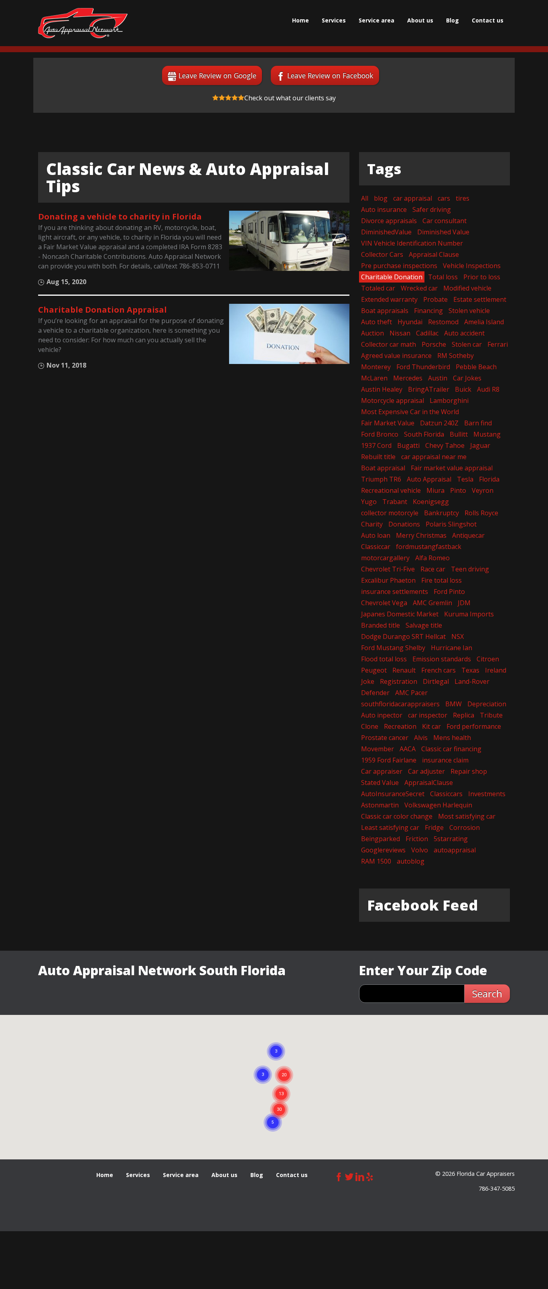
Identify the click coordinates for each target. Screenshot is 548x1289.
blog (381, 198)
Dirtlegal (436, 681)
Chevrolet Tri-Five (388, 569)
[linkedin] (359, 1175)
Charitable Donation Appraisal (102, 309)
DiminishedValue (386, 232)
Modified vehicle (467, 288)
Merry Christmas (421, 535)
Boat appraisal (383, 468)
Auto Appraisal (429, 479)
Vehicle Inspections (472, 265)
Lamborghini (449, 400)
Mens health (452, 737)
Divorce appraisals (389, 220)
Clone (369, 726)
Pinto (458, 490)
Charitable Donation (391, 276)
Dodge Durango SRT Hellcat (403, 636)
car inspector (427, 715)
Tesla (465, 479)
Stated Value (380, 782)
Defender (375, 692)
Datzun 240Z (439, 423)
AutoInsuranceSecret (392, 793)
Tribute (491, 715)
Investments (486, 793)
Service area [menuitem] (376, 20)
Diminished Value (443, 232)
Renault (404, 670)
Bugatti (408, 445)
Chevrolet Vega (384, 602)
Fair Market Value (387, 423)
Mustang (487, 434)
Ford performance (474, 726)
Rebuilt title (378, 456)
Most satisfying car (466, 816)
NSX (457, 636)
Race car (432, 569)
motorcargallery (385, 557)
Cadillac (427, 333)
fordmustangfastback (428, 546)
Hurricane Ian (451, 647)
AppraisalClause (428, 782)
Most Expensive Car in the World (410, 411)
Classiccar (375, 546)
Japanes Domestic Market (399, 614)
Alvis (421, 737)
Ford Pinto (449, 591)
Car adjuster (426, 771)
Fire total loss (441, 580)
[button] (279, 1100)
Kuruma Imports (469, 614)
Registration (398, 681)
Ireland (495, 670)
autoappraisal (455, 850)
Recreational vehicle (391, 490)
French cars (438, 670)
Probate (435, 299)
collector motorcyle (389, 512)
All (364, 198)
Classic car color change (396, 816)
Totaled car (378, 288)
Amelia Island (484, 321)
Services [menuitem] (334, 20)
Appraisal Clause (434, 254)
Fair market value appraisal (452, 468)
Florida (489, 479)
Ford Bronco (379, 434)
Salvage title (424, 625)
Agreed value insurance (396, 355)
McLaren (374, 378)
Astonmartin (380, 805)
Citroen (488, 659)
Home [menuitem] (300, 20)
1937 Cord (376, 445)
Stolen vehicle (469, 310)
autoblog (410, 861)
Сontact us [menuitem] (487, 20)
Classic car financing (451, 748)
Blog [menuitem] (452, 20)
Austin (437, 378)
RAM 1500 (376, 861)
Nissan (400, 333)
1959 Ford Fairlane (388, 760)
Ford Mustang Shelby (393, 647)
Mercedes (407, 378)
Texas (470, 670)
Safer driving (431, 209)
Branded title (380, 625)
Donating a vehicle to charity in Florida (120, 216)
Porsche (434, 344)
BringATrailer (428, 389)
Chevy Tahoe (445, 445)
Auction (372, 333)
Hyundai (410, 321)
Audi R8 (488, 389)
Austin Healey (381, 389)
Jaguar (480, 445)
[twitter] (349, 1175)
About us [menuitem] (420, 20)
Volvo (419, 850)
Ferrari (497, 344)
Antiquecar (468, 535)
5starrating (451, 838)
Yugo (369, 501)
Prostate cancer (384, 737)
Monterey (376, 366)
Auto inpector (381, 715)
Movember (377, 748)
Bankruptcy (441, 512)
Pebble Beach (476, 366)
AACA (408, 748)
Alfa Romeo (432, 557)
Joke (367, 681)
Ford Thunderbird (423, 366)
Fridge (434, 827)
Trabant (394, 501)
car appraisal (412, 198)
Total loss (443, 276)
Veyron (482, 490)
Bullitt (459, 434)
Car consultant (444, 220)
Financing (428, 310)
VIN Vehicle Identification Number (412, 243)
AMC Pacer (411, 692)
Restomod (443, 321)
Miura (435, 490)
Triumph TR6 (381, 479)
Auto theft (376, 321)
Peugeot (374, 670)
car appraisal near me (434, 456)
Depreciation (486, 703)
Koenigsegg (431, 501)
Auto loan (375, 535)
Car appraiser (381, 771)
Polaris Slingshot (451, 524)
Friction (417, 838)
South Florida (424, 434)
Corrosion (464, 827)
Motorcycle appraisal (392, 400)
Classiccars (446, 793)
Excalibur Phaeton (388, 580)
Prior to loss (481, 276)
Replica (463, 715)
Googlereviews (383, 850)
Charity (372, 524)
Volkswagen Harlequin (438, 805)
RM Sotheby (455, 355)
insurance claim (445, 760)
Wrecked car (419, 288)
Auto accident (464, 333)
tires (462, 198)
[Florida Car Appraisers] (83, 23)
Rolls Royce (481, 512)
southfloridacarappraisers (400, 703)
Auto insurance (384, 209)
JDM (464, 602)
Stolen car (467, 344)
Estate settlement (479, 299)
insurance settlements (394, 591)
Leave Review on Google (217, 75)
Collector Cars (382, 254)
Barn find (478, 423)
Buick (463, 389)
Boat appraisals (384, 310)
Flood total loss (384, 659)
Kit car (431, 726)
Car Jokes (467, 378)
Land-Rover (472, 681)
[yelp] (369, 1175)
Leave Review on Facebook (330, 75)
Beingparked (380, 838)
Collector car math (388, 344)
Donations (404, 524)
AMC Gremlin (432, 602)
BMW (453, 703)
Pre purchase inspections (399, 265)
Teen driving (470, 569)
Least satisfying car (390, 827)
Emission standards (441, 659)
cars (444, 198)
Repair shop (469, 771)
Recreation (400, 726)
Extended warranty (389, 299)
